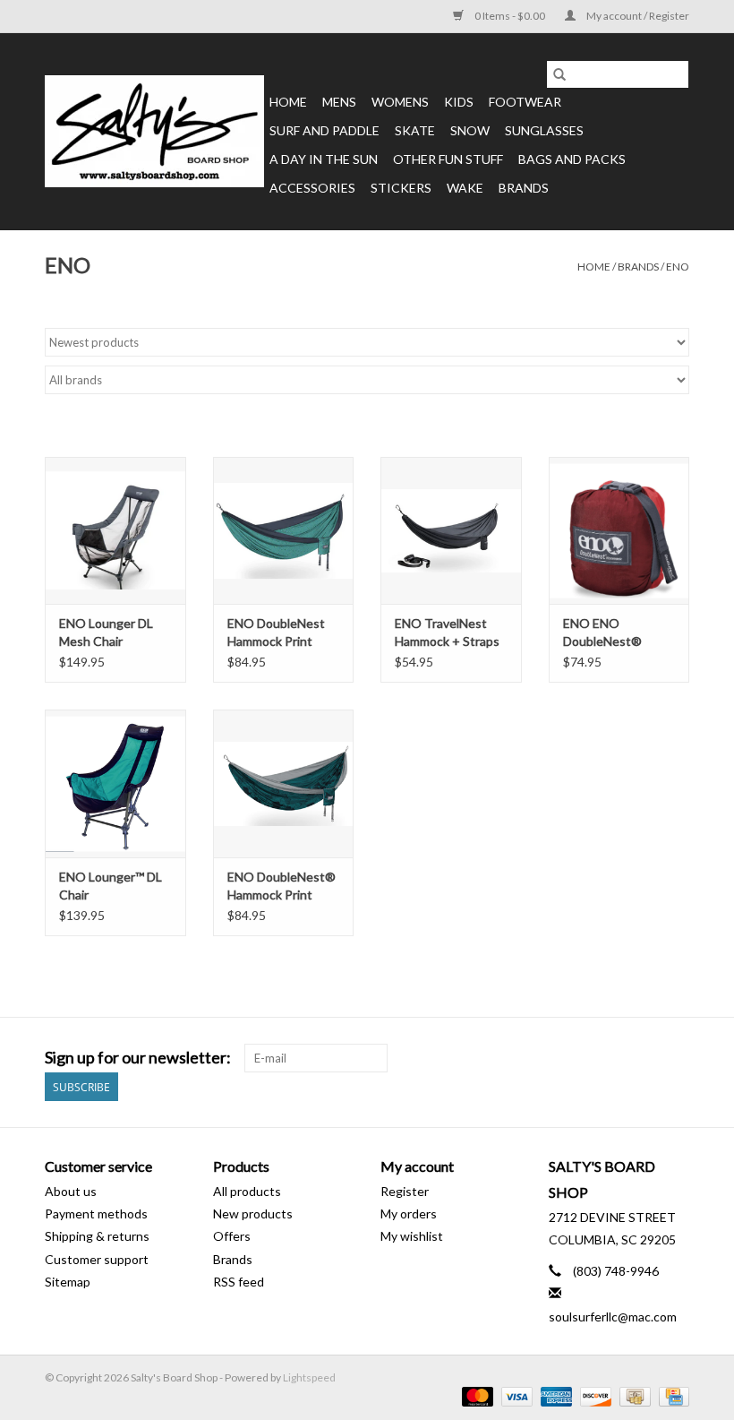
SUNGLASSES (544, 130)
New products (253, 1213)
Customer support (97, 1259)
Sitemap (67, 1281)
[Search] (559, 74)
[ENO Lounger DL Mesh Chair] (115, 531)
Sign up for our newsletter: (138, 1057)
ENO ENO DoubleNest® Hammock (602, 632)
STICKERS (401, 187)
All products (247, 1191)
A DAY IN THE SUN (323, 159)
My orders (408, 1213)
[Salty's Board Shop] (154, 131)
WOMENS (400, 101)
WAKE (465, 187)
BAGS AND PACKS (572, 159)
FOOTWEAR (525, 101)
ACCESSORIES (312, 187)
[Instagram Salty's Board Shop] (675, 1058)
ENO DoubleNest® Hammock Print (281, 885)
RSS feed (238, 1281)
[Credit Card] (671, 1395)
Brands (524, 187)
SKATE (415, 130)
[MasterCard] (475, 1395)
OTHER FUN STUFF (448, 159)
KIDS (459, 101)
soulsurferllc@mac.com (613, 1316)
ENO (677, 266)
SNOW (470, 130)
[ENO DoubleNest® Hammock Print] (283, 783)
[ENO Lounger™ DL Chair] (115, 783)
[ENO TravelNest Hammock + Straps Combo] (451, 531)
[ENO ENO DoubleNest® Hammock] (619, 531)
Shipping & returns (97, 1236)
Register (404, 1191)
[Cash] (632, 1395)
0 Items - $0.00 (510, 15)
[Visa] (514, 1395)
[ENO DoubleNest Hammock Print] (283, 531)
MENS (339, 101)
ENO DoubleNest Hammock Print (276, 632)
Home (288, 101)
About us (71, 1191)
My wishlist (411, 1236)
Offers (232, 1236)
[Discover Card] (593, 1395)
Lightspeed (309, 1377)
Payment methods (96, 1213)
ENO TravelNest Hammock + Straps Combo (447, 632)
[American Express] (554, 1395)
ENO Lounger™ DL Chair (110, 885)
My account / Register (637, 15)
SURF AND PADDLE (324, 130)
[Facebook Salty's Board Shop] (643, 1058)
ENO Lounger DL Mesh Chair (106, 632)
